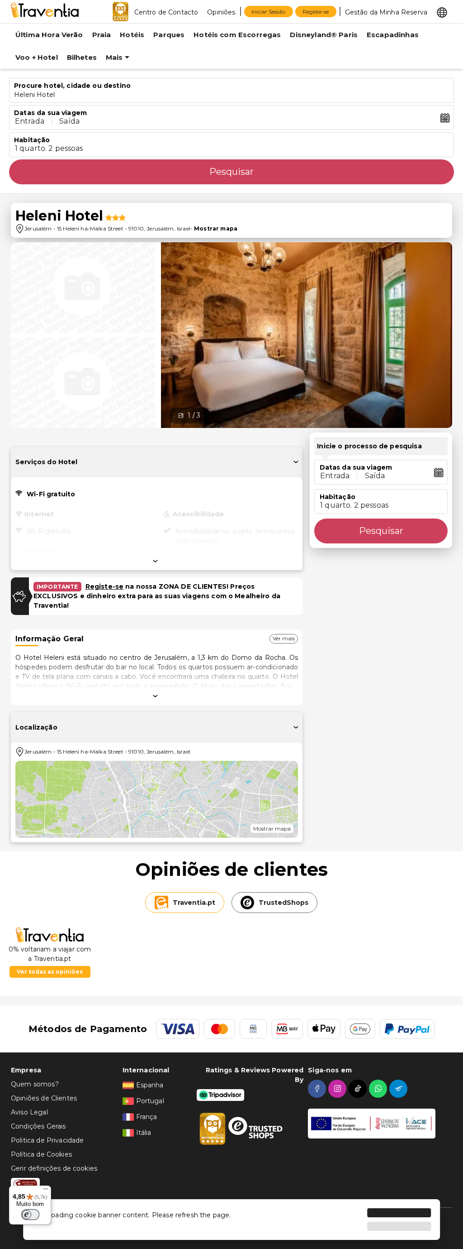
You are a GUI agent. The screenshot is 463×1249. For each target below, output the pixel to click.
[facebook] (318, 1089)
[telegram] (399, 1089)
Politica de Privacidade (47, 1140)
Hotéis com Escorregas (237, 34)
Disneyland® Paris (324, 34)
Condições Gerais (38, 1126)
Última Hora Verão (49, 34)
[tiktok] (359, 1089)
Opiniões (221, 12)
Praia (101, 34)
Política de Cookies (41, 1154)
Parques (168, 34)
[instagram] (338, 1089)
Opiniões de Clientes (44, 1098)
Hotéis (132, 34)
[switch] (30, 1214)
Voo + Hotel (36, 57)
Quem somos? (35, 1084)
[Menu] (45, 1191)
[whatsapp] (379, 1089)
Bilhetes (82, 57)
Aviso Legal (29, 1112)
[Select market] (442, 11)
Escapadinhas (393, 34)
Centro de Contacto (166, 12)
